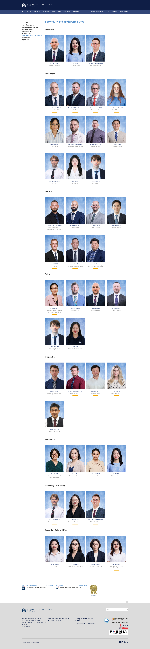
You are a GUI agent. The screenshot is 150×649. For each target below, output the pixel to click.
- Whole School (26, 37)
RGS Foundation (124, 11)
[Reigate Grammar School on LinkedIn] (127, 642)
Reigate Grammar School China (86, 623)
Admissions (46, 11)
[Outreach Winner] (94, 591)
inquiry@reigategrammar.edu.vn (59, 618)
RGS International (112, 11)
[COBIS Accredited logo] (122, 626)
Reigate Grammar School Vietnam (31, 618)
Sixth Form (66, 11)
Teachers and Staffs (27, 31)
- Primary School (26, 33)
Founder (24, 21)
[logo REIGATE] (37, 610)
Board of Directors (27, 23)
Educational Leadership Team (30, 27)
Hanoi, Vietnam (26, 626)
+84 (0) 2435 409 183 (56, 621)
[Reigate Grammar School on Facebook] (120, 642)
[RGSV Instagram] (57, 589)
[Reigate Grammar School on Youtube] (125, 642)
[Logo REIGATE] (37, 6)
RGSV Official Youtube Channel (29, 585)
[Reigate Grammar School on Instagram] (122, 642)
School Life (37, 11)
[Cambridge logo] (118, 620)
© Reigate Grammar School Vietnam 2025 (31, 642)
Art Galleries (75, 11)
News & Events (56, 11)
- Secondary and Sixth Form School (32, 35)
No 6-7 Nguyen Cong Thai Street (31, 620)
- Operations (25, 39)
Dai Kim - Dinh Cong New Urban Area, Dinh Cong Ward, (34, 623)
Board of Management (28, 25)
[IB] (106, 620)
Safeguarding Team (27, 29)
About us (28, 11)
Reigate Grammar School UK (98, 11)
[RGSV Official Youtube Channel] (23, 589)
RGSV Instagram (59, 585)
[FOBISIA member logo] (117, 632)
